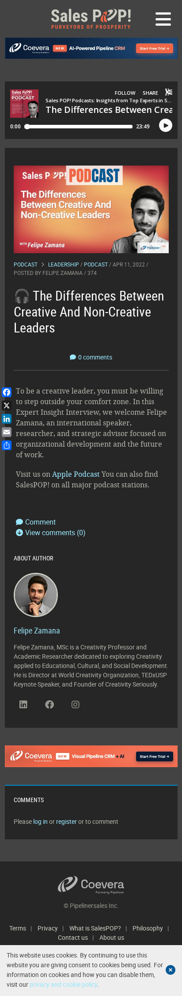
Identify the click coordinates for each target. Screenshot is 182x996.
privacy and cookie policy (63, 984)
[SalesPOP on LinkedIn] (23, 704)
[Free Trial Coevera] (91, 756)
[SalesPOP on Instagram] (75, 704)
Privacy (48, 928)
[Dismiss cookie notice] (170, 970)
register (66, 821)
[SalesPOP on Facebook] (49, 704)
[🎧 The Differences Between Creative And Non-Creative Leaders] (91, 209)
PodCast (96, 264)
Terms (17, 928)
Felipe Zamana (62, 272)
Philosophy (148, 928)
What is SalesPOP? (95, 928)
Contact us (73, 937)
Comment (40, 522)
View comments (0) (55, 532)
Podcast (26, 264)
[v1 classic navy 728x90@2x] (91, 48)
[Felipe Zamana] (36, 594)
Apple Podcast (76, 474)
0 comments (95, 357)
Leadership (63, 264)
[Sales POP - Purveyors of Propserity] (91, 19)
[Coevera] (91, 885)
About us (111, 937)
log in (40, 821)
